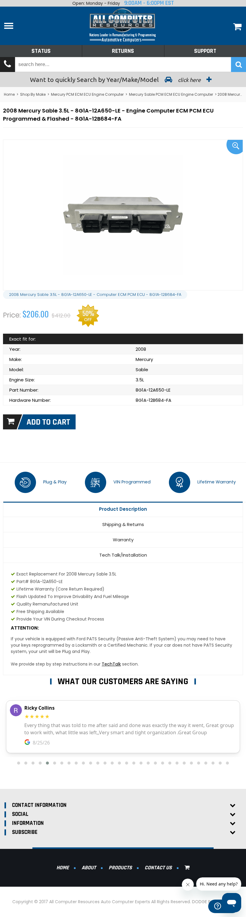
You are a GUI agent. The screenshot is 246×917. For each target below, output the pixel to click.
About (89, 867)
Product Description (123, 509)
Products (120, 867)
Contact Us (158, 867)
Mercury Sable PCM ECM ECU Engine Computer (171, 94)
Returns (123, 51)
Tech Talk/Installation (123, 555)
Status (41, 51)
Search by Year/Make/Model (116, 79)
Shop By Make (33, 94)
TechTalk (111, 664)
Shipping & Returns (123, 524)
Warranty (123, 540)
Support (205, 51)
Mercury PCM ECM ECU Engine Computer (87, 94)
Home (9, 94)
